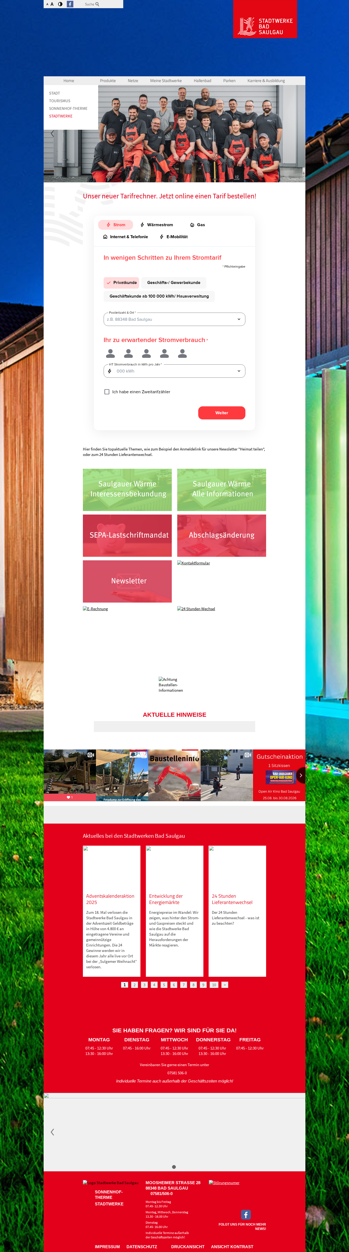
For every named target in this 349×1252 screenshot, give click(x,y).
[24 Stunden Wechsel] (221, 627)
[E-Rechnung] (127, 627)
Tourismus (59, 100)
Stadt (54, 93)
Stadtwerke (61, 116)
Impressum (107, 1246)
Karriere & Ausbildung (266, 80)
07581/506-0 (162, 1193)
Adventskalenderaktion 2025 (110, 899)
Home (69, 80)
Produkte (108, 80)
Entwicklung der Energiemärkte (166, 899)
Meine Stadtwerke (166, 80)
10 (214, 984)
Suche (89, 4)
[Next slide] (304, 775)
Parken (229, 80)
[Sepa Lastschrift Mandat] (127, 536)
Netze (133, 80)
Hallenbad (202, 80)
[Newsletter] (127, 581)
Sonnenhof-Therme (68, 108)
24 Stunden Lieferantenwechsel (232, 899)
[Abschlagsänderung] (221, 536)
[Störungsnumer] (237, 1193)
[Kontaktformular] (221, 581)
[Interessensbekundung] (127, 490)
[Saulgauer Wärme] (221, 490)
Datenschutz (142, 1246)
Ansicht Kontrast (232, 1246)
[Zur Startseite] (265, 19)
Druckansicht (187, 1246)
